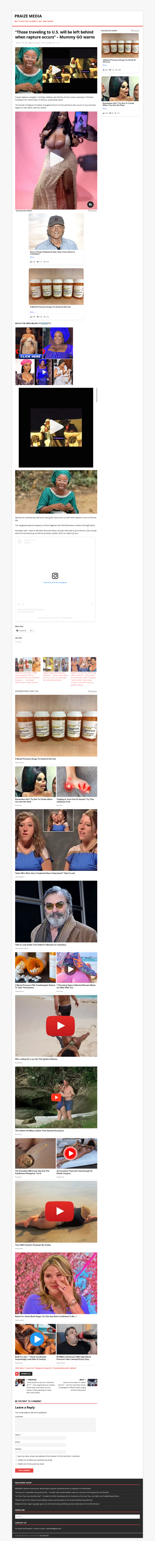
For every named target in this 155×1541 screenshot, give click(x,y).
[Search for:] (77, 1516)
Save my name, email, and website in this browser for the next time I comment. (49, 1456)
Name (17, 1435)
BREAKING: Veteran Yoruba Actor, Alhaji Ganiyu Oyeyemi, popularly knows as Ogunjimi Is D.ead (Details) (53, 1488)
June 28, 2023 (23, 43)
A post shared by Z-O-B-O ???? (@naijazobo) (55, 618)
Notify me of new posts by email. (31, 1464)
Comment (19, 1416)
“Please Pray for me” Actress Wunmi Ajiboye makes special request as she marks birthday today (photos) (53, 1500)
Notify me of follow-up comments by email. (35, 1460)
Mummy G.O (26, 1374)
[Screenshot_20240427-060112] (56, 208)
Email (17, 1442)
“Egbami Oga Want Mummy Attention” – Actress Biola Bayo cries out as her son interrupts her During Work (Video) (55, 676)
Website (18, 1449)
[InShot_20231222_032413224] (44, 384)
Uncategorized (49, 43)
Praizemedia (44, 1536)
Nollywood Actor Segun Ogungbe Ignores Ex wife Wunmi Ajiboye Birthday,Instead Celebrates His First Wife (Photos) (57, 1504)
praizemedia (35, 43)
